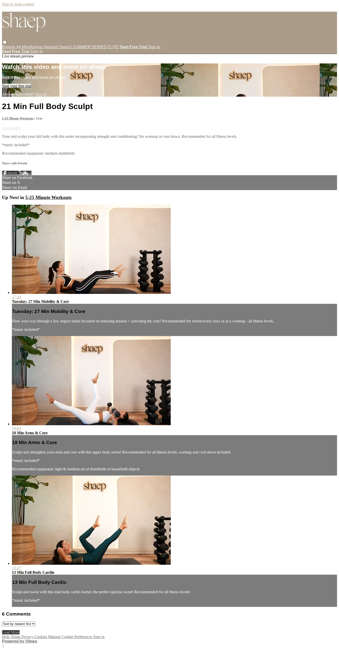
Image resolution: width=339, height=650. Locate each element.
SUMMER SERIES (89, 47)
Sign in (154, 47)
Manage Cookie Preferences (70, 637)
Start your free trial (16, 86)
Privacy (27, 637)
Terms (16, 637)
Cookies (41, 637)
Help (6, 637)
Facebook (10, 173)
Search (66, 47)
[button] (4, 42)
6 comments (11, 128)
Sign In (36, 51)
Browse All (12, 47)
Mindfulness (33, 47)
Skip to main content (18, 4)
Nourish (51, 47)
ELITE (113, 47)
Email (27, 173)
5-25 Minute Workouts (18, 118)
